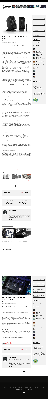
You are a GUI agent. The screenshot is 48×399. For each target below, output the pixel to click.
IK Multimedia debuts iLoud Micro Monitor (16, 180)
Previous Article (9, 200)
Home (5, 387)
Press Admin (4, 242)
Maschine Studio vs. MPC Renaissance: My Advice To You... (40, 58)
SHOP (3, 2)
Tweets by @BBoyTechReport (37, 42)
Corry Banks (19, 242)
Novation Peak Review (38, 34)
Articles (17, 10)
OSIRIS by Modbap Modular (38, 87)
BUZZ (45, 10)
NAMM (21, 10)
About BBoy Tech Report (15, 387)
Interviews (7, 10)
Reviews (12, 10)
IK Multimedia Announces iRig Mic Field (9, 240)
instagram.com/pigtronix (9, 342)
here (8, 326)
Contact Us (37, 387)
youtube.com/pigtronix (8, 343)
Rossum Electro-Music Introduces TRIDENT (22, 202)
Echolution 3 (5, 307)
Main (37, 48)
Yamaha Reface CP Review (40, 76)
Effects (3, 303)
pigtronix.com (7, 339)
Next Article (24, 200)
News (3, 10)
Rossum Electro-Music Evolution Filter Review (39, 22)
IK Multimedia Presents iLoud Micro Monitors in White (6, 180)
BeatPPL (25, 10)
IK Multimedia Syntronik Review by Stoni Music (39, 28)
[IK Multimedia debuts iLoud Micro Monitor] (16, 176)
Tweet (26, 349)
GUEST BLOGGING (28, 387)
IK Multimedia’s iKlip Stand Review (22, 240)
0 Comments (9, 42)
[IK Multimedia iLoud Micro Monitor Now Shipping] (26, 176)
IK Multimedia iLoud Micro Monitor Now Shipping (26, 180)
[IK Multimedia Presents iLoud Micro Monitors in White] (6, 176)
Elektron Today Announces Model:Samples (10, 202)
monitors (3, 42)
